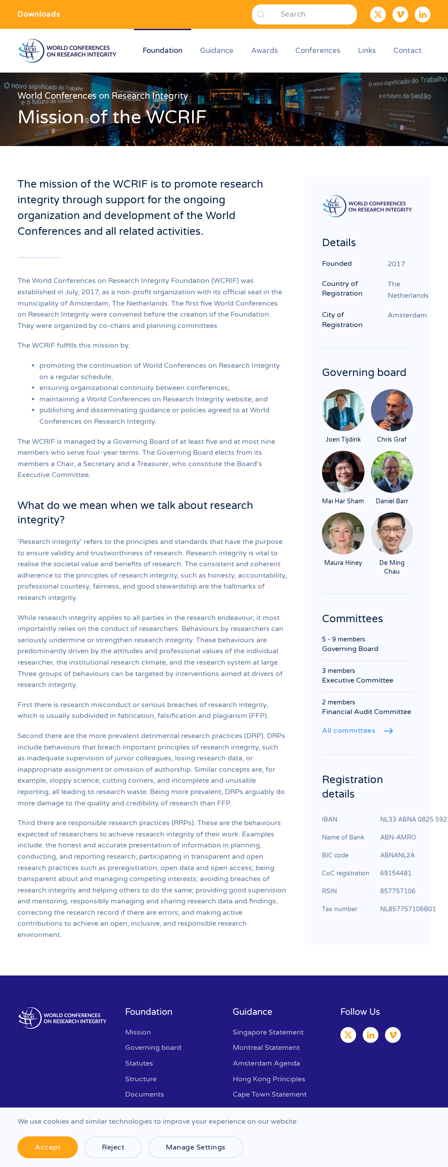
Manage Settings (196, 1147)
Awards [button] (264, 50)
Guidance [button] (217, 50)
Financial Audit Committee (366, 711)
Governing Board (350, 648)
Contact (407, 50)
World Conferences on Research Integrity (103, 96)
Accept (47, 1147)
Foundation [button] (162, 50)
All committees (348, 730)
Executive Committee (357, 680)
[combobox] (304, 14)
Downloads (39, 14)
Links (367, 50)
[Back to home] (69, 51)
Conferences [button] (317, 50)
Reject (113, 1147)
